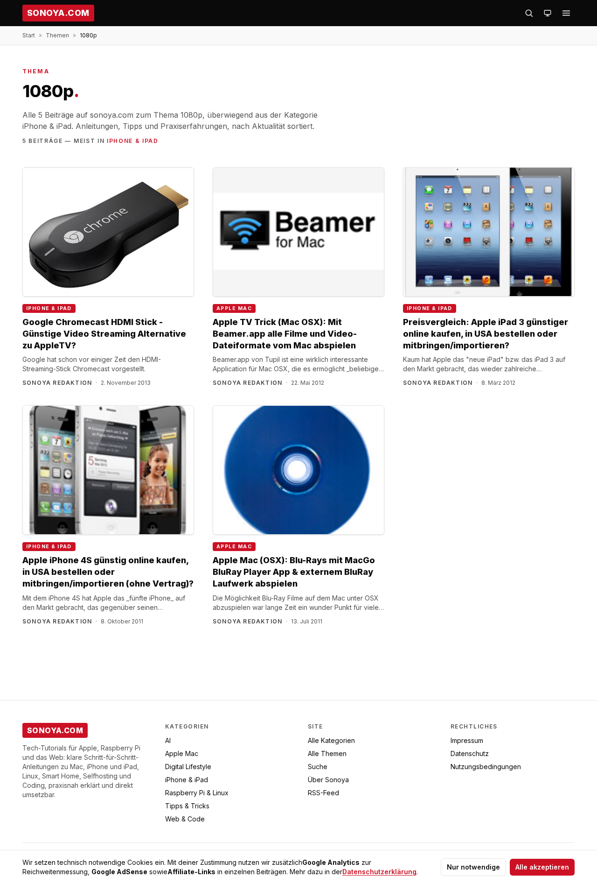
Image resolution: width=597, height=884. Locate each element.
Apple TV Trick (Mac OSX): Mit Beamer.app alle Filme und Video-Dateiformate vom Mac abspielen (285, 333)
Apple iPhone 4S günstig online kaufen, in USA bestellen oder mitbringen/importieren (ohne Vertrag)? (108, 571)
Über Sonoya (328, 780)
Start (28, 35)
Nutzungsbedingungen (486, 767)
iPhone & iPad (133, 140)
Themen (57, 35)
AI (168, 740)
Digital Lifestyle (188, 767)
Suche (317, 767)
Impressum (467, 740)
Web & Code (185, 819)
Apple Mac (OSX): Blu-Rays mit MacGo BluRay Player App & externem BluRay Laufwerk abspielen (294, 571)
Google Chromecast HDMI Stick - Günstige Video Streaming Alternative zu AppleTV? (104, 333)
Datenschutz (470, 753)
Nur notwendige (473, 867)
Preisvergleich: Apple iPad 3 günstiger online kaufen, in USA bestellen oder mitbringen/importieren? (485, 333)
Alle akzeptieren (542, 867)
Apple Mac (234, 308)
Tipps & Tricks (187, 806)
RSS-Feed (323, 793)
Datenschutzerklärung (379, 872)
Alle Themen (327, 753)
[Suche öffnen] (529, 13)
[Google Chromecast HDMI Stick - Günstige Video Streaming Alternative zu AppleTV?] (108, 232)
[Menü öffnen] (566, 13)
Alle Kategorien (331, 740)
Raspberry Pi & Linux (197, 793)
